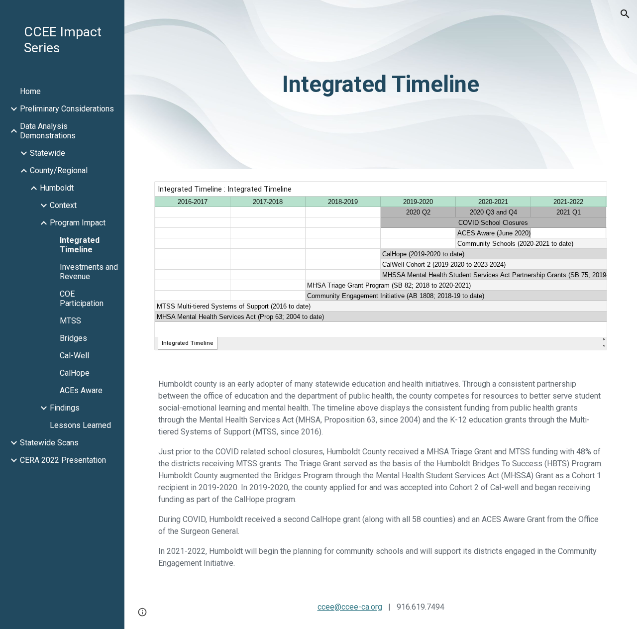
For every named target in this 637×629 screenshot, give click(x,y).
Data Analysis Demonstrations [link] (48, 130)
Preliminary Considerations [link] (67, 108)
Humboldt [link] (57, 188)
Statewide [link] (47, 153)
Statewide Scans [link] (49, 442)
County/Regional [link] (59, 170)
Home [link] (30, 91)
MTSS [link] (70, 320)
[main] (380, 85)
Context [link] (63, 205)
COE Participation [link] (82, 298)
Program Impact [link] (78, 222)
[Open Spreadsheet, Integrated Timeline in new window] (588, 194)
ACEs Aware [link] (81, 390)
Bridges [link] (73, 338)
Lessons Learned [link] (80, 425)
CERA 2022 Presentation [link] (63, 460)
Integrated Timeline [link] (80, 244)
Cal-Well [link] (74, 355)
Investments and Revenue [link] (89, 271)
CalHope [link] (75, 373)
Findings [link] (65, 408)
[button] (625, 14)
